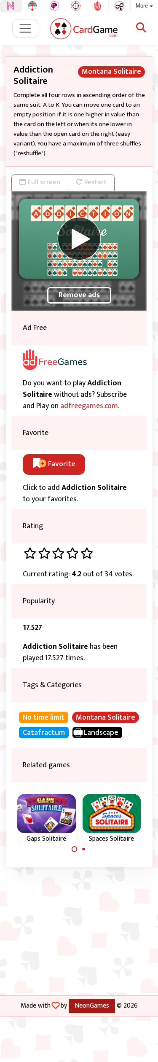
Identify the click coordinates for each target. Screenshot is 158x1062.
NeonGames (92, 1005)
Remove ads (79, 295)
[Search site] (141, 28)
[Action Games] (76, 6)
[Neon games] (11, 6)
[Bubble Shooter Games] (33, 6)
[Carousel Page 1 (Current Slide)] (75, 849)
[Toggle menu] (25, 28)
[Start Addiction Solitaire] (79, 239)
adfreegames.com (89, 406)
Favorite (60, 464)
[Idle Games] (119, 6)
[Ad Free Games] (98, 6)
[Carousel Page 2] (84, 849)
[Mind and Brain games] (54, 6)
